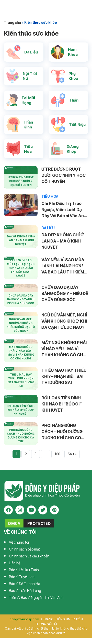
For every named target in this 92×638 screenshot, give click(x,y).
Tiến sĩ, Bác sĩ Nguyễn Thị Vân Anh (36, 597)
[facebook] (8, 509)
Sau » (72, 454)
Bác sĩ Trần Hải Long (25, 590)
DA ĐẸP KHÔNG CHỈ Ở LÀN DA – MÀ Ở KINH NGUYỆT (62, 241)
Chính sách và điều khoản (29, 556)
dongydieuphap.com (24, 619)
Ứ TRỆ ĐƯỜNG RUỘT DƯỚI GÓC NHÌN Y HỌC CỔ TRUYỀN (63, 175)
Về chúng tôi (19, 542)
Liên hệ (14, 563)
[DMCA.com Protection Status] (29, 522)
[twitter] (42, 509)
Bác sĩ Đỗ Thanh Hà (24, 583)
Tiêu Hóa (49, 196)
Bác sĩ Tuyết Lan (21, 577)
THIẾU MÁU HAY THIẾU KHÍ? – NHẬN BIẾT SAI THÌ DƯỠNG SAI (63, 376)
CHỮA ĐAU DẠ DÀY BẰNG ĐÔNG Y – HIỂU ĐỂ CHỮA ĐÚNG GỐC (64, 293)
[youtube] (31, 509)
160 (57, 454)
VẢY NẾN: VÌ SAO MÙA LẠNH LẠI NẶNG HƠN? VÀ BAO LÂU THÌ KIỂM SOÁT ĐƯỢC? (62, 266)
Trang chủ (12, 22)
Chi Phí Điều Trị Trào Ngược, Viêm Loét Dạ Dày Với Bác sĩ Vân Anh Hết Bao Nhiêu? (63, 210)
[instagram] (19, 509)
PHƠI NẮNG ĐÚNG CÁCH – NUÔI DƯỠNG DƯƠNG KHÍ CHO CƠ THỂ (62, 432)
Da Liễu (48, 228)
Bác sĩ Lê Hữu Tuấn (24, 570)
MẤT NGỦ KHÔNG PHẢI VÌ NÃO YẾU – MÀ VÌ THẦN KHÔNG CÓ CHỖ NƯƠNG (64, 349)
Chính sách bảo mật (24, 549)
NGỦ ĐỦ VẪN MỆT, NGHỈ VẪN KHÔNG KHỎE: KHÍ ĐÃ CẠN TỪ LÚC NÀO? (64, 321)
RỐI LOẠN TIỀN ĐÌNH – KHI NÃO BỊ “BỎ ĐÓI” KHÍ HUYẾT (62, 404)
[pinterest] (54, 509)
